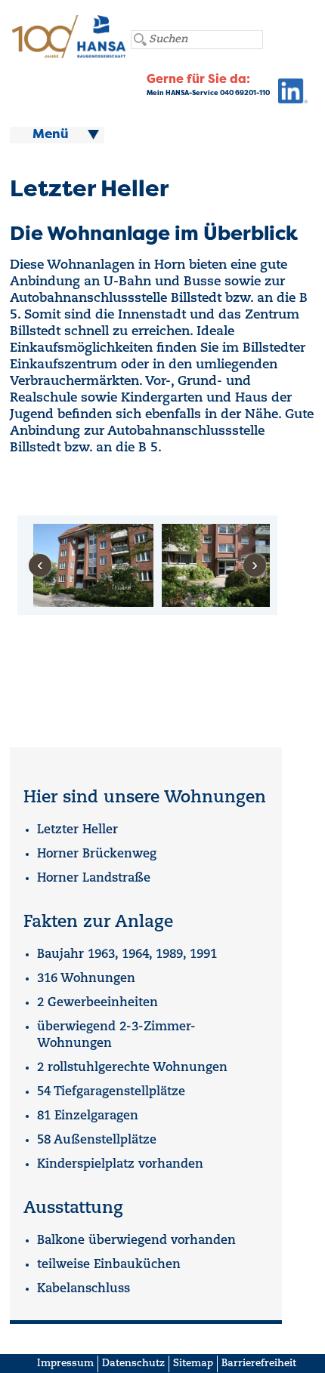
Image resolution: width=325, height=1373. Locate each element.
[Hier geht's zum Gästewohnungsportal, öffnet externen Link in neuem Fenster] (289, 94)
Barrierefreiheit (258, 1363)
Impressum (65, 1363)
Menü (50, 135)
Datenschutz (133, 1363)
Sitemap (193, 1363)
